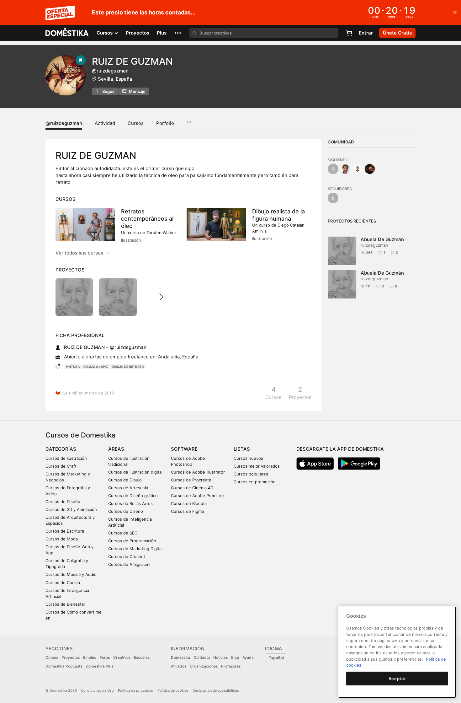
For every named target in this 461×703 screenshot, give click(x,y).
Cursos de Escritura (64, 531)
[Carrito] (349, 33)
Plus (162, 33)
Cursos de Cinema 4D (192, 487)
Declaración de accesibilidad (216, 690)
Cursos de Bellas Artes (130, 503)
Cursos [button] (105, 33)
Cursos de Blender (189, 503)
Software (184, 449)
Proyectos (137, 33)
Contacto (201, 657)
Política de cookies (172, 690)
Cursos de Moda (61, 538)
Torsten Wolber (161, 232)
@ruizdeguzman (63, 123)
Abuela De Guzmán (382, 239)
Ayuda (248, 657)
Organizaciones (204, 666)
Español (276, 657)
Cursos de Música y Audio (71, 574)
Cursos (136, 123)
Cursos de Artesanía (128, 487)
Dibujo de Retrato (128, 366)
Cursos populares (251, 473)
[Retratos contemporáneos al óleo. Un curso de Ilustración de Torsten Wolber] (85, 224)
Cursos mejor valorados (257, 466)
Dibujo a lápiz (95, 366)
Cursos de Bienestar (65, 604)
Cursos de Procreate (191, 479)
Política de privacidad (135, 690)
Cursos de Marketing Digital (135, 548)
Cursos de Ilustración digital (135, 472)
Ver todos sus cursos (80, 253)
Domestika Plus (99, 666)
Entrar (366, 33)
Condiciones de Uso (97, 690)
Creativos (121, 657)
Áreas (116, 449)
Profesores (231, 666)
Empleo (89, 657)
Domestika (180, 657)
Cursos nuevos (248, 458)
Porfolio (165, 123)
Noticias (220, 657)
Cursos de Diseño (62, 501)
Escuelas (142, 657)
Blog (235, 657)
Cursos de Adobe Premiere (197, 495)
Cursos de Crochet (126, 556)
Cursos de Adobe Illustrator (198, 472)
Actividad (105, 123)
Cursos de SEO (123, 532)
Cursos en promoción (255, 481)
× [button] (455, 11)
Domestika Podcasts (63, 666)
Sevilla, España (115, 79)
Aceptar (397, 678)
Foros (105, 657)
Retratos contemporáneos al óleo (147, 218)
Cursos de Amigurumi (129, 564)
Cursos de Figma (187, 511)
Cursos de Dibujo (125, 479)
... (189, 120)
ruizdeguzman (374, 245)
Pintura (73, 366)
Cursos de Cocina (62, 582)
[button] (178, 33)
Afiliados (178, 666)
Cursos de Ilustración (66, 458)
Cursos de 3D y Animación (71, 509)
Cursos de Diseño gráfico (133, 495)
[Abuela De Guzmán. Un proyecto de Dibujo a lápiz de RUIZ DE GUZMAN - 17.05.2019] (117, 297)
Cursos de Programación (132, 540)
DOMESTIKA (67, 33)
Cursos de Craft (61, 466)
